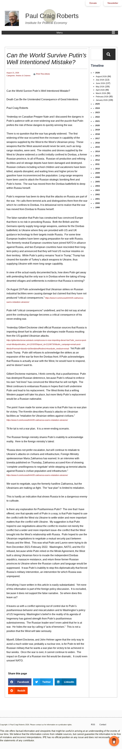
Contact (102, 724)
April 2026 (100, 90)
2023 (97, 112)
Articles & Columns (23, 76)
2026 (97, 73)
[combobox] (97, 54)
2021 (97, 121)
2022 (97, 117)
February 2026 (102, 97)
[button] (86, 33)
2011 (97, 164)
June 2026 (100, 83)
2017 (97, 138)
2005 (97, 182)
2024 (97, 108)
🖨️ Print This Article (41, 74)
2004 (97, 186)
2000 (97, 203)
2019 (97, 130)
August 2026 (101, 76)
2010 (97, 169)
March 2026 (101, 93)
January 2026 (102, 100)
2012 (97, 160)
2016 (97, 143)
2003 (97, 190)
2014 (97, 151)
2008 (97, 177)
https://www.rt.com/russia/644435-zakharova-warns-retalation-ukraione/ (37, 420)
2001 (97, 199)
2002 (97, 194)
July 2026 (100, 80)
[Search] (109, 54)
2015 (97, 147)
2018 (97, 134)
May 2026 (100, 87)
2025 (97, 104)
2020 (97, 125)
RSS (93, 724)
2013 (97, 156)
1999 (97, 207)
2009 (97, 173)
